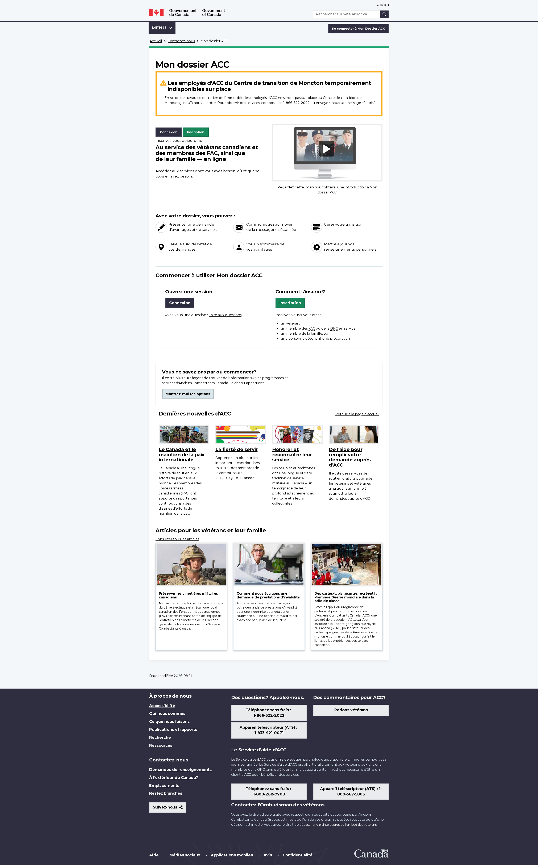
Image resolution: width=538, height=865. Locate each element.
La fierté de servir (236, 449)
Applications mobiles (232, 855)
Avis (268, 855)
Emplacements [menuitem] (164, 785)
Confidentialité (298, 855)
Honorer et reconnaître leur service (292, 454)
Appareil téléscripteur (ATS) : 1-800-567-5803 (351, 791)
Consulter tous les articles (177, 539)
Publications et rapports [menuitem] (173, 729)
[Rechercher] (384, 14)
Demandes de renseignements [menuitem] (180, 769)
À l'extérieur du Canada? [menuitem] (173, 777)
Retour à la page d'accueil (357, 414)
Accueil (156, 41)
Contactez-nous (181, 41)
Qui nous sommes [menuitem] (167, 713)
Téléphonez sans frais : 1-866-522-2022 (269, 713)
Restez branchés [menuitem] (165, 793)
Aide (154, 855)
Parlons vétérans (351, 710)
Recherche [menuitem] (160, 737)
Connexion (168, 132)
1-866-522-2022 (296, 103)
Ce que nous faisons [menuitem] (169, 721)
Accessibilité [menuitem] (162, 705)
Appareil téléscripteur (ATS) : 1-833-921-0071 (269, 730)
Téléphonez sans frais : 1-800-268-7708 (269, 791)
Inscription (195, 132)
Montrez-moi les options (188, 394)
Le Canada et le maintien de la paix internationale (181, 454)
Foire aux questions (225, 315)
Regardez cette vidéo (295, 187)
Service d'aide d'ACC (251, 759)
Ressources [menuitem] (160, 745)
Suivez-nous (169, 809)
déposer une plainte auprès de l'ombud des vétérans (338, 825)
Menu (163, 27)
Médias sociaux (184, 855)
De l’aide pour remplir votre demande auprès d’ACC (350, 457)
